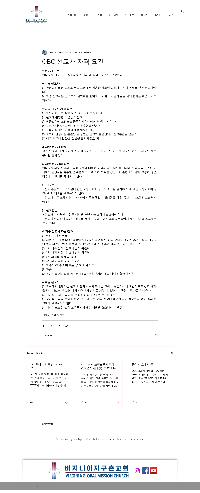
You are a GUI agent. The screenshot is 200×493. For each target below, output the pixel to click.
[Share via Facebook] (43, 325)
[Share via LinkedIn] (59, 325)
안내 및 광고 (58, 315)
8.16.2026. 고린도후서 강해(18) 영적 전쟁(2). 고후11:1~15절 (100, 366)
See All (169, 352)
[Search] (182, 11)
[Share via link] (66, 325)
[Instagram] (137, 470)
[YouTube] (153, 470)
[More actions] (156, 52)
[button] (72, 15)
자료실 (46, 315)
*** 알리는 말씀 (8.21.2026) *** (47, 366)
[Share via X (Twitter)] (51, 325)
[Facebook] (145, 470)
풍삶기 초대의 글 (142, 364)
